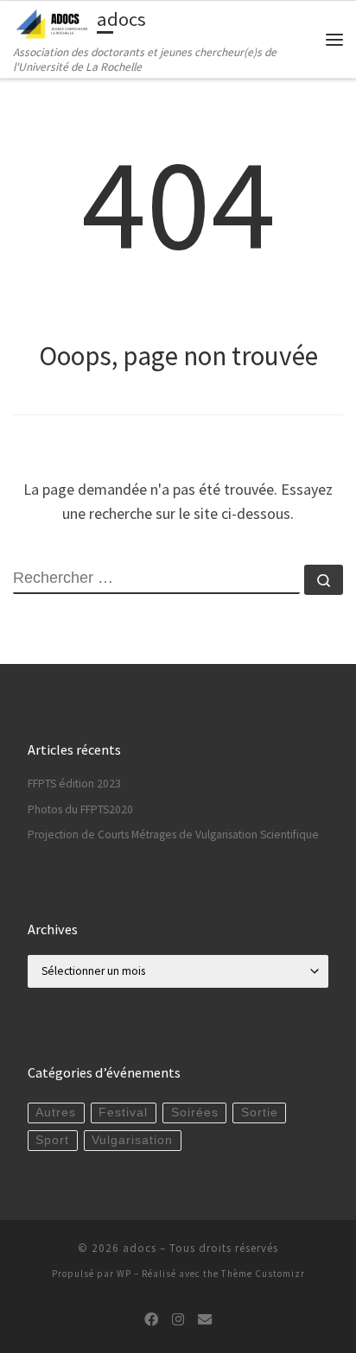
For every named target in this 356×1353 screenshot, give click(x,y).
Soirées (195, 1112)
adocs (139, 1248)
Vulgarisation (132, 1140)
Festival (123, 1112)
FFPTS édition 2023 (74, 783)
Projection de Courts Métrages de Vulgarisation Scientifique (173, 834)
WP (124, 1274)
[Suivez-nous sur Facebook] (151, 1320)
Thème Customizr (263, 1274)
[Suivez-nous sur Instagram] (178, 1320)
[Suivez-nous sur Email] (205, 1320)
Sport (52, 1140)
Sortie (259, 1112)
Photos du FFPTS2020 (80, 809)
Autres (55, 1112)
